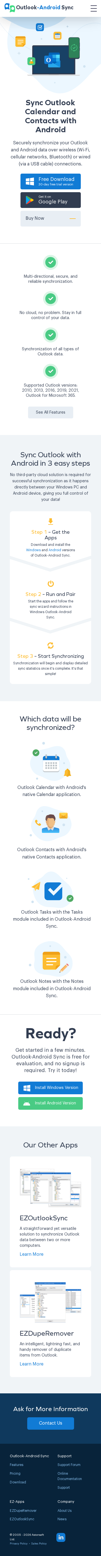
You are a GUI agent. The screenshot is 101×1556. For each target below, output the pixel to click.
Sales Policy (39, 1543)
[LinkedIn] (60, 1537)
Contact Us (50, 1423)
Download (18, 1482)
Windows (33, 550)
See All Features (50, 412)
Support (64, 1487)
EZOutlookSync (22, 1519)
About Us (65, 1510)
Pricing (15, 1473)
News (62, 1519)
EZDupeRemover (23, 1510)
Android (55, 550)
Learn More (31, 1254)
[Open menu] (94, 8)
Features (16, 1465)
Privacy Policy (18, 1543)
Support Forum (69, 1465)
